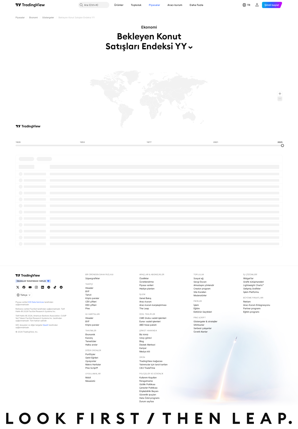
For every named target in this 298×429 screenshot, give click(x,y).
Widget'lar (248, 278)
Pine (87, 308)
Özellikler (144, 278)
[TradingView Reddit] (61, 287)
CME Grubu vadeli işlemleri (152, 318)
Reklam (247, 301)
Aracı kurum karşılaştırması (152, 305)
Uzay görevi (145, 338)
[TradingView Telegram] (49, 287)
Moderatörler (200, 295)
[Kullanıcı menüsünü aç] (257, 5)
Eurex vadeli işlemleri (149, 321)
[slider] (282, 145)
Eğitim (197, 308)
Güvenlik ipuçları (147, 394)
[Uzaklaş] (280, 99)
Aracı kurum (174, 5)
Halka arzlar (91, 344)
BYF (87, 291)
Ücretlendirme (146, 281)
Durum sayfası (146, 401)
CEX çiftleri (90, 301)
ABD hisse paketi (147, 324)
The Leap (144, 308)
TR (248, 5)
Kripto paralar (92, 298)
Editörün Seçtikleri (203, 311)
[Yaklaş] (280, 94)
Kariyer (143, 348)
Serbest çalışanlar (203, 328)
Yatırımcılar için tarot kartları (153, 364)
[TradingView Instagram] (36, 287)
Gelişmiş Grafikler (252, 288)
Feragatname (146, 381)
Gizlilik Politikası (147, 384)
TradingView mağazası (150, 361)
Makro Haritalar (93, 364)
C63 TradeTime (147, 368)
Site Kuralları (200, 292)
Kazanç (89, 338)
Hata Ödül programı (149, 398)
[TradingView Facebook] (24, 287)
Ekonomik (90, 334)
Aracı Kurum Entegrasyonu (256, 305)
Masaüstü (90, 381)
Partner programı (251, 308)
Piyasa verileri (146, 285)
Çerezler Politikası (148, 387)
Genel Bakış (145, 298)
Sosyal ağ (198, 278)
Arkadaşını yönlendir (204, 285)
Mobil (88, 377)
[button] (125, 5)
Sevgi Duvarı (200, 281)
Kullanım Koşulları (148, 377)
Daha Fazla (196, 5)
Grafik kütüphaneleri (253, 281)
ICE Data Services (36, 302)
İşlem (196, 305)
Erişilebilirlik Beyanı (148, 391)
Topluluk (136, 5)
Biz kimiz (143, 334)
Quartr (45, 325)
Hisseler (89, 288)
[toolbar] (149, 134)
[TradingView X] (18, 287)
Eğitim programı (251, 311)
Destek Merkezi (147, 344)
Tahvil (88, 294)
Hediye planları (146, 288)
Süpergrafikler (92, 278)
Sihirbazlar (199, 324)
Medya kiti (144, 351)
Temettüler (90, 341)
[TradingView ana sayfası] (30, 5)
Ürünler (118, 5)
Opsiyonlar (90, 361)
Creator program (202, 288)
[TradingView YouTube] (30, 287)
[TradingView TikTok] (55, 287)
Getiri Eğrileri (91, 357)
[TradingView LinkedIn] (42, 287)
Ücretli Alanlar (201, 331)
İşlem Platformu (251, 292)
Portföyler (90, 354)
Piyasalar (154, 5)
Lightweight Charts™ (253, 285)
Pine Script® (91, 368)
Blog (141, 341)
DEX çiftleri (90, 305)
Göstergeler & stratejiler (205, 321)
